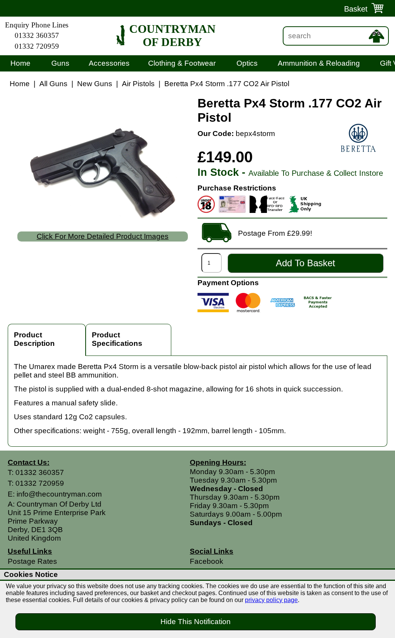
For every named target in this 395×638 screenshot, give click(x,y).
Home (20, 63)
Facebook (206, 561)
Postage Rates (32, 561)
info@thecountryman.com (59, 494)
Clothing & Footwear (182, 63)
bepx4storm (255, 133)
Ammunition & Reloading (319, 63)
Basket (356, 9)
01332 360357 (37, 35)
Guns (60, 63)
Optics (247, 63)
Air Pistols (138, 84)
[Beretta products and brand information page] (358, 138)
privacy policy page (271, 600)
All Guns (53, 84)
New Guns (94, 84)
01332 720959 (37, 46)
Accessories (109, 63)
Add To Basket (305, 263)
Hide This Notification (195, 622)
